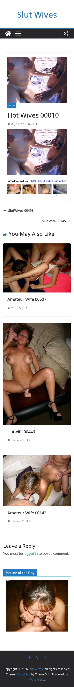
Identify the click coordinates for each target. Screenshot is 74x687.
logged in (31, 553)
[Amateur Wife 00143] (37, 458)
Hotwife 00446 (21, 431)
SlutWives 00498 (21, 210)
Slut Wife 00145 (54, 221)
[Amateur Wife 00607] (37, 246)
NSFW (12, 105)
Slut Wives (37, 14)
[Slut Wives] (8, 34)
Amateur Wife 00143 (26, 513)
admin (34, 124)
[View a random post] (66, 34)
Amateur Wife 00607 (26, 299)
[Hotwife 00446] (37, 325)
